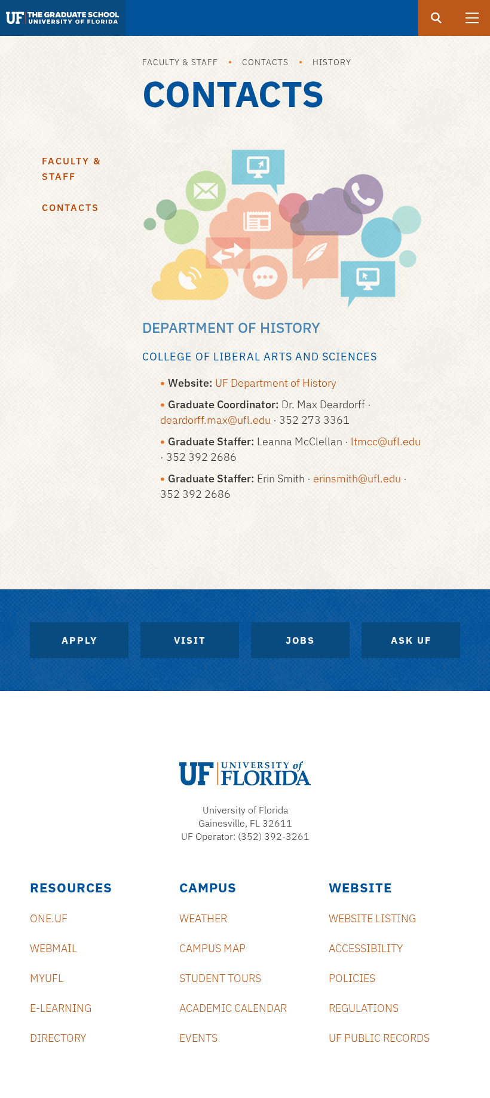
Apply (79, 640)
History (332, 62)
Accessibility (366, 948)
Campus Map (212, 948)
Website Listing (372, 918)
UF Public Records (379, 1038)
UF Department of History (275, 383)
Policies (352, 978)
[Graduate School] (62, 18)
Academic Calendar (233, 1008)
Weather (203, 918)
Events (198, 1038)
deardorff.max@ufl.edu (215, 420)
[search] (436, 18)
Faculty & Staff (180, 62)
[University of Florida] (245, 773)
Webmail (53, 948)
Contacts (265, 62)
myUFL (46, 978)
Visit (190, 640)
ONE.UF (49, 918)
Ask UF (411, 640)
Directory (58, 1038)
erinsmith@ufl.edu (357, 478)
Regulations (364, 1008)
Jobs (300, 640)
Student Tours (220, 978)
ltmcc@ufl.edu (386, 441)
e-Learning (60, 1008)
